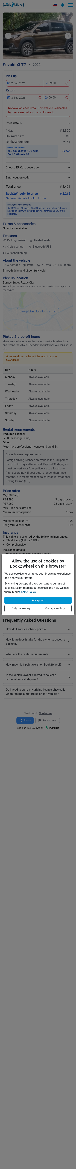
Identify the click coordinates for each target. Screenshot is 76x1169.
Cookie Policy (27, 592)
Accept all (38, 600)
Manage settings (55, 608)
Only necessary (20, 608)
